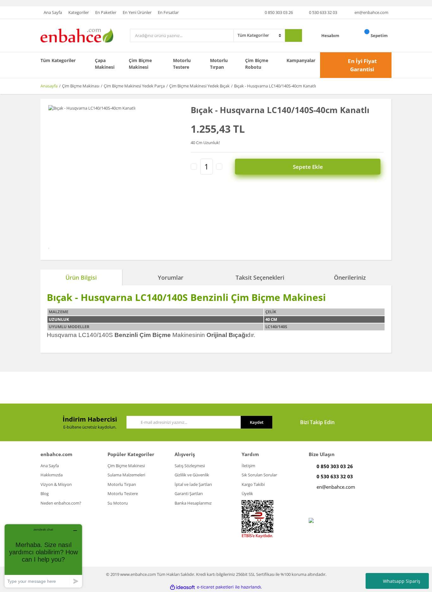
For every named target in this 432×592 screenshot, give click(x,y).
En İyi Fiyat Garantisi (362, 65)
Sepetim (380, 35)
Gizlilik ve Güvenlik (192, 475)
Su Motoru (118, 503)
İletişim (248, 465)
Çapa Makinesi (104, 63)
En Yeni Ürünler (137, 12)
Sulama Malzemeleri (126, 475)
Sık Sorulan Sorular (259, 475)
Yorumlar (170, 277)
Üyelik (247, 493)
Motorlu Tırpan (219, 63)
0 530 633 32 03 (323, 12)
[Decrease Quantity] (194, 166)
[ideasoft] (182, 587)
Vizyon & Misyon (56, 484)
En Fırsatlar (168, 12)
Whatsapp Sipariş (401, 581)
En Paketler (105, 12)
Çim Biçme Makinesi (140, 63)
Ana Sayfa (53, 12)
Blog (44, 493)
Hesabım (330, 35)
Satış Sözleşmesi (190, 465)
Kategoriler (78, 12)
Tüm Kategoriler (58, 60)
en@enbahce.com (371, 12)
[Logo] (76, 35)
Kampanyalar (301, 60)
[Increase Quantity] (219, 166)
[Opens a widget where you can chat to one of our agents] (43, 556)
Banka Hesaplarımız (193, 503)
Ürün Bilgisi (81, 277)
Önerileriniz (350, 277)
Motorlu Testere (182, 63)
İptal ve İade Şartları (193, 484)
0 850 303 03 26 (279, 12)
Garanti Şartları (189, 493)
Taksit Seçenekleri (260, 277)
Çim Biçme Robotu (256, 63)
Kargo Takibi (253, 484)
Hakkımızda (51, 475)
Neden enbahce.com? (60, 503)
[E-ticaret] (215, 587)
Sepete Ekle (308, 166)
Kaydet (256, 422)
